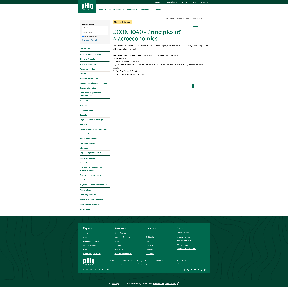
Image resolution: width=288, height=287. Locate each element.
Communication (86, 110)
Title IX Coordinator (176, 264)
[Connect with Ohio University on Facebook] (184, 269)
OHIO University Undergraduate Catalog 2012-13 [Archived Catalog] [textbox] (185, 18)
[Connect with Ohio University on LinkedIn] (191, 269)
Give (194, 2)
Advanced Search (89, 40)
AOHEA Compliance (129, 261)
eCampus (84, 148)
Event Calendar (121, 233)
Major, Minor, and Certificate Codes (94, 184)
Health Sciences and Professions (93, 129)
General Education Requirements (93, 83)
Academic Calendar (88, 64)
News (117, 241)
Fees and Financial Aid (89, 78)
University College (87, 143)
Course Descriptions (88, 158)
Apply (184, 2)
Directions (184, 245)
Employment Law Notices (145, 261)
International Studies (88, 138)
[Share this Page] (195, 24)
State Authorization (162, 264)
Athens (148, 233)
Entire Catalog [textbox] (87, 28)
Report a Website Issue (123, 253)
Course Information (88, 163)
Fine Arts (83, 124)
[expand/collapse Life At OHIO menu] (151, 9)
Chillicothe (150, 237)
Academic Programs (91, 241)
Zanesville (150, 253)
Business (83, 105)
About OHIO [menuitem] (103, 9)
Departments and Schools (90, 175)
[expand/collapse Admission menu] (137, 9)
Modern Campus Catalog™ (164, 283)
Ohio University (93, 269)
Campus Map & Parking (92, 253)
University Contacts (88, 194)
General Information (88, 88)
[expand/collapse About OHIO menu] (110, 9)
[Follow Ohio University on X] (198, 269)
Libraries (118, 245)
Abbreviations (85, 190)
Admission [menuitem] (131, 9)
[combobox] (185, 18)
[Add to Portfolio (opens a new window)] (190, 24)
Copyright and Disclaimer (90, 204)
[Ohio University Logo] (87, 9)
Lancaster (149, 245)
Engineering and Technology (91, 119)
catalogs (115, 283)
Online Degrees (89, 245)
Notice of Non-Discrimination (91, 199)
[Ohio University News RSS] (205, 269)
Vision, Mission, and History (91, 54)
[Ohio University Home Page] (88, 261)
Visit (85, 249)
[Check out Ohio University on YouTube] (195, 269)
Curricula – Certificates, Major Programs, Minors (92, 169)
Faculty (83, 180)
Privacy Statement (148, 264)
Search (205, 2)
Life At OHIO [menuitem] (145, 9)
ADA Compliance (115, 261)
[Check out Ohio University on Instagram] (188, 269)
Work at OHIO (120, 249)
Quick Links (171, 2)
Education (84, 115)
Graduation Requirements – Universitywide (91, 94)
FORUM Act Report (160, 261)
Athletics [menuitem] (158, 9)
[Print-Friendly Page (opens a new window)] (201, 24)
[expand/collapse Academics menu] (123, 9)
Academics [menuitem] (117, 9)
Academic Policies (87, 69)
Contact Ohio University (186, 248)
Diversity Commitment (89, 59)
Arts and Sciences (87, 101)
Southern (149, 249)
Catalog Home (86, 48)
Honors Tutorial (86, 134)
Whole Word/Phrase (90, 37)
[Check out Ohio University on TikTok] (201, 269)
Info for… (157, 2)
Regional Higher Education (90, 152)
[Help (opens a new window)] (206, 24)
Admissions (84, 73)
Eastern (149, 241)
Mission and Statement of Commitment (180, 261)
